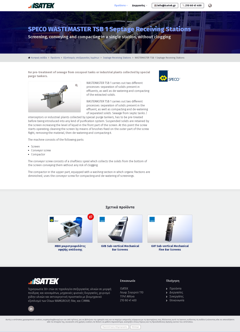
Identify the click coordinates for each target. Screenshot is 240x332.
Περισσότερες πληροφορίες (114, 327)
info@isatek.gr (166, 5)
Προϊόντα (120, 5)
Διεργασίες (139, 5)
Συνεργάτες (177, 296)
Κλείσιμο (135, 327)
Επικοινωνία (177, 300)
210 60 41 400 (193, 5)
